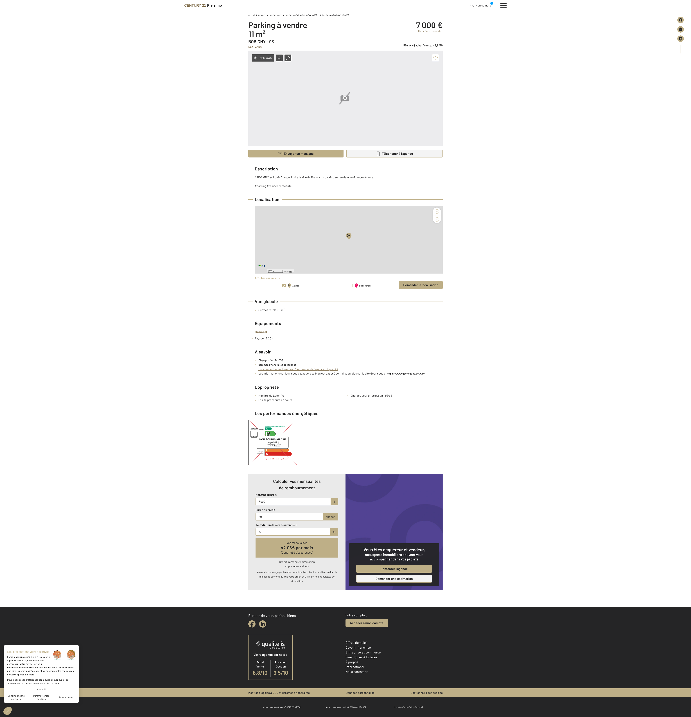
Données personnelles (360, 692)
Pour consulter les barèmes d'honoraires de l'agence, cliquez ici (298, 369)
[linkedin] (262, 624)
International (355, 667)
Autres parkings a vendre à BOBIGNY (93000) (346, 707)
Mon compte (483, 5)
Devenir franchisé (358, 647)
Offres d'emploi (356, 642)
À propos (352, 662)
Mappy (289, 271)
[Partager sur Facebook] (680, 20)
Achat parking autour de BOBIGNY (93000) (282, 707)
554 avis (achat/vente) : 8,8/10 (423, 45)
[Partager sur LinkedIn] (680, 38)
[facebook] (252, 624)
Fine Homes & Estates (361, 657)
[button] (279, 58)
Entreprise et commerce (363, 652)
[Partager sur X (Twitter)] (680, 29)
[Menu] (503, 5)
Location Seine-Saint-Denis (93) (408, 707)
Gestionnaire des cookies (427, 692)
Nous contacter (357, 672)
